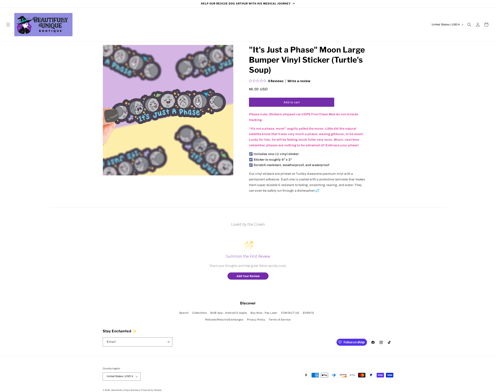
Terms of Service (280, 319)
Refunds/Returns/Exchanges (224, 319)
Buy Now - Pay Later (264, 312)
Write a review (299, 81)
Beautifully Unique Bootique (125, 390)
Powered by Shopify (151, 390)
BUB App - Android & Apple (228, 312)
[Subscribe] (168, 341)
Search (184, 312)
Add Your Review (248, 276)
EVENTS (308, 312)
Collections (199, 312)
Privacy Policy (256, 319)
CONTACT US (290, 312)
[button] (8, 24)
